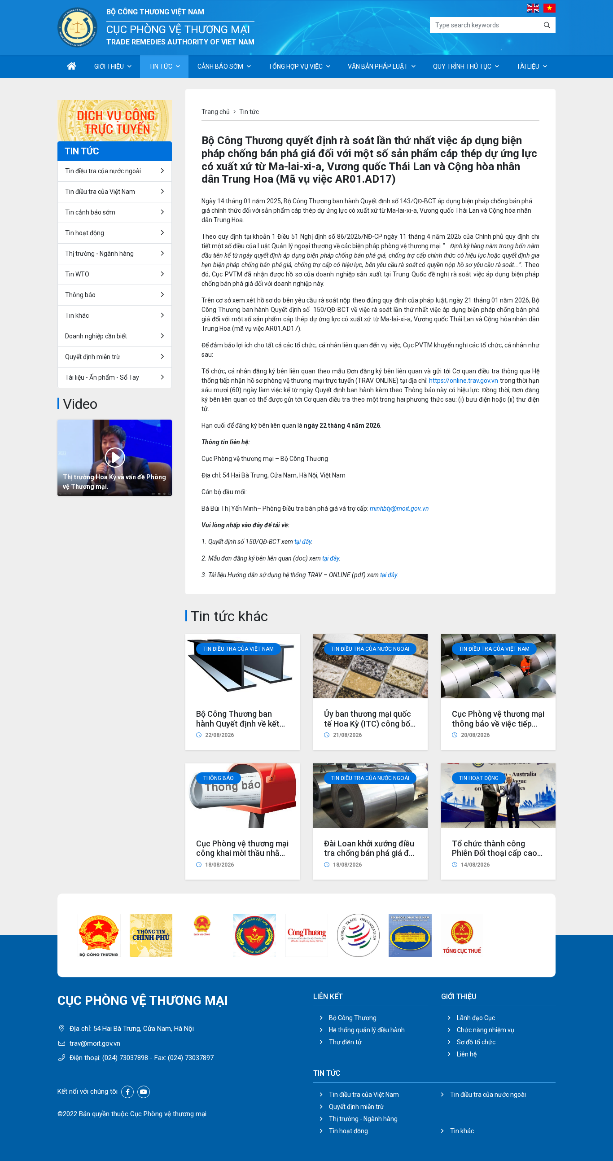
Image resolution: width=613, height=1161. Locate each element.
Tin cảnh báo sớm (90, 212)
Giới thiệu (109, 66)
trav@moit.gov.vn (95, 1043)
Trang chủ (215, 111)
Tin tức (160, 66)
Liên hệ (467, 1054)
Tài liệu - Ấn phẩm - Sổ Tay (102, 377)
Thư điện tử (345, 1042)
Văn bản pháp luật (378, 66)
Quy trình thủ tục (462, 66)
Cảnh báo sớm (220, 66)
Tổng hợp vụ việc (295, 66)
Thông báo (218, 778)
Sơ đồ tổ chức (476, 1042)
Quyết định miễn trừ (92, 356)
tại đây (302, 541)
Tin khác (77, 315)
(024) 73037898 (125, 1058)
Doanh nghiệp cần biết (96, 336)
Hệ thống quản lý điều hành (367, 1030)
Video (80, 403)
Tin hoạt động (348, 1131)
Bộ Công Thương (353, 1017)
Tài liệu (528, 66)
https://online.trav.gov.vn (463, 380)
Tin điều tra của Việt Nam (238, 649)
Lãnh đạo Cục (476, 1017)
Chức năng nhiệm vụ (485, 1030)
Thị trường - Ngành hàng (99, 253)
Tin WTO (77, 274)
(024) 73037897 (191, 1058)
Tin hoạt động (479, 778)
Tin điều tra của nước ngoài (370, 649)
